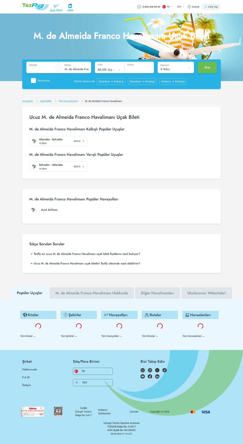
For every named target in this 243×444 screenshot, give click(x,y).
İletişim (26, 385)
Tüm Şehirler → (69, 336)
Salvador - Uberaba (51, 165)
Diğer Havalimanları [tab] (157, 293)
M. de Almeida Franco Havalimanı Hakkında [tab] (92, 293)
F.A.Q (26, 377)
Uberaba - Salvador (51, 139)
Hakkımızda (29, 369)
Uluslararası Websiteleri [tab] (206, 293)
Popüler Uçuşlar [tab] (30, 293)
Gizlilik (83, 408)
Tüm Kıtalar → (28, 336)
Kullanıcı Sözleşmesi (104, 411)
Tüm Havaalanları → (193, 336)
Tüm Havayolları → (111, 336)
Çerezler (134, 411)
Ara (207, 67)
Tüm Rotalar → (150, 336)
